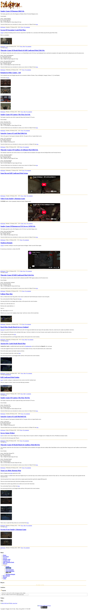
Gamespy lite (6, 561)
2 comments (28, 393)
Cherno (2, 245)
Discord (5, 563)
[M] (1, 435)
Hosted (5, 577)
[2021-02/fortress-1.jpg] (6, 93)
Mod (24, 393)
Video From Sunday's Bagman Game (13, 198)
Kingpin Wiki (6, 559)
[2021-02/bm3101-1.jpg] (6, 537)
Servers (5, 558)
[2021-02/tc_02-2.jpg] (6, 109)
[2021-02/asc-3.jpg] (6, 363)
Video (25, 195)
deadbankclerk (8, 374)
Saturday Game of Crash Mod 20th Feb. (14, 133)
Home (4, 555)
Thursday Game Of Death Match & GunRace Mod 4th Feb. (20, 445)
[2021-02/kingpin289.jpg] (6, 391)
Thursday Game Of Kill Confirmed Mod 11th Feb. (17, 275)
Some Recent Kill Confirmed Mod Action (14, 173)
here (37, 144)
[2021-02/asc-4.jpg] (6, 370)
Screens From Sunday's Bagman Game (13, 529)
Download (6, 556)
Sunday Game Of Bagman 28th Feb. (12, 11)
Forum (7, 566)
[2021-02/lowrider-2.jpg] (6, 503)
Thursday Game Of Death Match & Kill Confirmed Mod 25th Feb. (23, 50)
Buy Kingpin (6, 575)
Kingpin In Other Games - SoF (11, 72)
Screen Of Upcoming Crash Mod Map (13, 30)
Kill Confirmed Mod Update (10, 377)
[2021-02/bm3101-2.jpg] (6, 545)
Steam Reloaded (10, 571)
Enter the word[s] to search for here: (9, 594)
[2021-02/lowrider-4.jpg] (6, 519)
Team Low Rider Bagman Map (11, 470)
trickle (6, 47)
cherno (6, 272)
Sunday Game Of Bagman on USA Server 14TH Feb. (18, 226)
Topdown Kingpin (6, 243)
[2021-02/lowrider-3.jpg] (6, 512)
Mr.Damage (3, 27)
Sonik (11, 473)
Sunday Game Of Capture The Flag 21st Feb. (15, 114)
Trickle (2, 32)
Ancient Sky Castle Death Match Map (13, 343)
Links (4, 578)
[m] (5, 442)
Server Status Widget (8, 433)
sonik (6, 526)
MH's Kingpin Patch (8, 562)
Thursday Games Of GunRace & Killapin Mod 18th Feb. (19, 150)
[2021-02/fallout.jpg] (6, 321)
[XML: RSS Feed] (5, 603)
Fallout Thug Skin (6, 294)
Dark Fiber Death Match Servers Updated (14, 327)
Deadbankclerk (28, 346)
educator (7, 340)
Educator (2, 329)
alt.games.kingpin (10, 574)
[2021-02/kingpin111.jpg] (6, 43)
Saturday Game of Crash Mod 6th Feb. (13, 416)
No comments (27, 27)
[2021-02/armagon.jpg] (6, 85)
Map (24, 46)
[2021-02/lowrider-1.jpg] (6, 496)
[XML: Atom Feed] (13, 603)
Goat (2, 380)
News (22, 27)
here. (37, 24)
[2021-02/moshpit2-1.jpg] (6, 101)
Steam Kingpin (10, 569)
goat (6, 395)
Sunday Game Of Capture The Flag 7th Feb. (15, 398)
